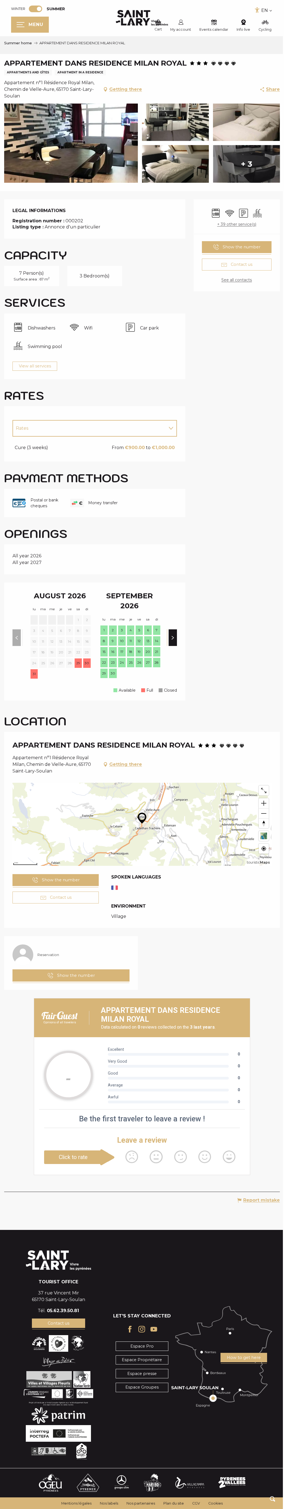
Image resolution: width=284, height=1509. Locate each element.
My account (180, 29)
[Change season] (37, 9)
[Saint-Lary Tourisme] (142, 18)
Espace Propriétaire (142, 1359)
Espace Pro (142, 1346)
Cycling (265, 29)
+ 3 (246, 164)
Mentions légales (76, 1503)
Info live (243, 29)
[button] (272, 1499)
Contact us (58, 1323)
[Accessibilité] (257, 10)
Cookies (215, 1503)
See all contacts (236, 279)
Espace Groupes (142, 1387)
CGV (196, 1503)
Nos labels (109, 1503)
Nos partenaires (140, 1503)
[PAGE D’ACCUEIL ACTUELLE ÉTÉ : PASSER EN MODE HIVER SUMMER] (35, 9)
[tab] (89, 428)
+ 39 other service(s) (236, 224)
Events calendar (213, 29)
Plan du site (173, 1503)
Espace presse (142, 1373)
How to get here (244, 1357)
